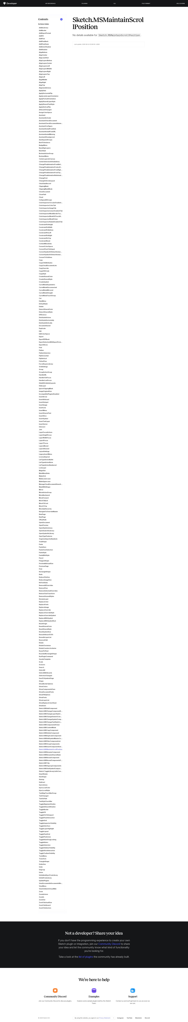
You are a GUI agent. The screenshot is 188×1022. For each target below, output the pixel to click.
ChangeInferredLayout (47, 181)
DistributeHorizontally (46, 320)
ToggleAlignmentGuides (47, 804)
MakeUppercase (44, 481)
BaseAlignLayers (45, 148)
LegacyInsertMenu (45, 454)
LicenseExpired (44, 457)
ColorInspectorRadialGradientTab (50, 222)
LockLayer (42, 468)
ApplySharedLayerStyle (47, 101)
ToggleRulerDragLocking (47, 839)
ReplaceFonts (43, 604)
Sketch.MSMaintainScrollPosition (50, 749)
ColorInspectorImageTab (47, 208)
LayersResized (44, 448)
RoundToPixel (43, 651)
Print (40, 569)
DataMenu (42, 301)
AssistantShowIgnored (47, 137)
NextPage (42, 517)
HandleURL (43, 375)
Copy (41, 260)
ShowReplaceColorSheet (47, 703)
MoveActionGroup (45, 492)
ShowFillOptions (44, 695)
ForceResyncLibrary (46, 364)
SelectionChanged (45, 675)
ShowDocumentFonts (46, 692)
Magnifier (42, 470)
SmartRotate (43, 774)
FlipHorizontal (44, 356)
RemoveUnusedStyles (46, 596)
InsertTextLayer (44, 421)
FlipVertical (43, 358)
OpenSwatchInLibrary (46, 531)
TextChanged (43, 796)
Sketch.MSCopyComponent (48, 730)
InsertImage (43, 405)
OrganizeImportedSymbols (48, 539)
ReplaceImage (44, 607)
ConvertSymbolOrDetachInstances (51, 252)
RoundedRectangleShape (48, 654)
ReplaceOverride (45, 610)
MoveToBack (43, 500)
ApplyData (42, 90)
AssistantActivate (45, 118)
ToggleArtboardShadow (47, 807)
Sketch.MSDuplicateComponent (50, 736)
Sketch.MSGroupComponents (49, 744)
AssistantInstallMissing (47, 134)
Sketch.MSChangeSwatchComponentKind (53, 716)
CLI (115, 3)
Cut (40, 298)
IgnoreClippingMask (46, 388)
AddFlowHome (44, 44)
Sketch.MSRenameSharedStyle (50, 755)
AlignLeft (42, 77)
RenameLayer (43, 599)
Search (41, 667)
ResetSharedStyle (45, 629)
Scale (41, 662)
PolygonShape (44, 561)
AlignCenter (43, 55)
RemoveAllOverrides (46, 585)
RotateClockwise (45, 645)
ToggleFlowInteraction (47, 818)
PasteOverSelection (46, 550)
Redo (40, 574)
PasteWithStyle (44, 555)
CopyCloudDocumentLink (48, 265)
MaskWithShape (44, 487)
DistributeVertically (45, 323)
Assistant (42, 115)
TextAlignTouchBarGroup (47, 793)
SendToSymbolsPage (46, 678)
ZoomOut (42, 900)
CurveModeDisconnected (48, 287)
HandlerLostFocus (45, 380)
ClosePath (42, 194)
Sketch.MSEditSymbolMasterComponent (53, 738)
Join (40, 429)
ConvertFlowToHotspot (47, 249)
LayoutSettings (44, 451)
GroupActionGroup (45, 372)
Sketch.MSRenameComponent (49, 752)
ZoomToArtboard (45, 905)
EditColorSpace (44, 334)
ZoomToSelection (45, 908)
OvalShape (43, 541)
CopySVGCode (44, 271)
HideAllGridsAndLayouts (47, 383)
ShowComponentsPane (47, 689)
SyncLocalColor (44, 787)
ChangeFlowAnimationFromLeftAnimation (53, 167)
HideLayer (42, 386)
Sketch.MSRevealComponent (49, 757)
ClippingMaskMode (45, 189)
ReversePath (43, 640)
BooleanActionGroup (46, 153)
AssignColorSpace (45, 112)
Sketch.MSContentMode (47, 727)
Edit (40, 331)
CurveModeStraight (46, 293)
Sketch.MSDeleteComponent (49, 733)
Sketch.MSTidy (44, 763)
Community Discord (109, 943)
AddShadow (43, 49)
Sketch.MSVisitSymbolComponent (51, 768)
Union (41, 872)
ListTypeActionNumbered (47, 465)
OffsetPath (42, 520)
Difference (42, 315)
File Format (146, 3)
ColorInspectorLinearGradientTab (51, 211)
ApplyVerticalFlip (45, 107)
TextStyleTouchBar (45, 801)
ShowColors (43, 686)
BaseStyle (42, 151)
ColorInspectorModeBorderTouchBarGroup (54, 213)
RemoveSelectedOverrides (48, 591)
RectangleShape (45, 572)
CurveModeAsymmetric (47, 284)
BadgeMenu (43, 145)
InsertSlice (43, 416)
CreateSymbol (44, 282)
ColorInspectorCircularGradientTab (51, 202)
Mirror (41, 489)
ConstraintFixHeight (46, 224)
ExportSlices (43, 345)
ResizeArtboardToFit (46, 634)
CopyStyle (42, 274)
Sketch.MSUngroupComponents (50, 766)
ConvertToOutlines (45, 257)
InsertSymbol (43, 418)
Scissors (42, 664)
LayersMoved (43, 446)
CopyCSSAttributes (45, 263)
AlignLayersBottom (45, 60)
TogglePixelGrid (44, 834)
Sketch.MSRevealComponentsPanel (51, 760)
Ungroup (42, 869)
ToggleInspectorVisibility (47, 823)
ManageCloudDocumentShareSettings (52, 484)
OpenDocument (44, 522)
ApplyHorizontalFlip (45, 93)
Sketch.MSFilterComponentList (50, 741)
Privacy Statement (104, 1018)
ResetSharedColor (45, 626)
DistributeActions (45, 317)
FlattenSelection (44, 353)
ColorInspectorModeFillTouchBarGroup (52, 216)
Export (41, 336)
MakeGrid (42, 476)
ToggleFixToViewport (46, 815)
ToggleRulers (43, 842)
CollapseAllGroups (45, 200)
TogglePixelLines (45, 837)
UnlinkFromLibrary (45, 878)
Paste (41, 544)
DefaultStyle (43, 304)
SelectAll (42, 670)
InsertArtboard (44, 399)
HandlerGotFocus (45, 377)
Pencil (41, 558)
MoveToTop (43, 506)
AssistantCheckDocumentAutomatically (52, 123)
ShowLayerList (44, 700)
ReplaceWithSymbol (46, 618)
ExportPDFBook (44, 339)
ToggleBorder (43, 809)
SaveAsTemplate (45, 659)
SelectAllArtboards (45, 673)
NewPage (42, 514)
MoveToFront (43, 503)
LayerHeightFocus (45, 435)
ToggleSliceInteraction (47, 850)
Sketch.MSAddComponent (48, 708)
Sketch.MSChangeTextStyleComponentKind (54, 722)
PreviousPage (44, 566)
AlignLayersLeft (44, 66)
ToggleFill (42, 812)
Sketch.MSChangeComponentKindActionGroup (55, 711)
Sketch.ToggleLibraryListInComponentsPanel (54, 771)
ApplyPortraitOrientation (47, 99)
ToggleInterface (44, 826)
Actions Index (43, 24)
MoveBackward (44, 495)
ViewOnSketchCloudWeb (47, 889)
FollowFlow (43, 361)
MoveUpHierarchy (45, 509)
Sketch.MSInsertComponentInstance (52, 746)
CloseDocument (44, 192)
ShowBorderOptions (46, 684)
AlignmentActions (45, 88)
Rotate (41, 643)
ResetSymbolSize (45, 632)
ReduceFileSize (44, 577)
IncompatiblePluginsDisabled (49, 394)
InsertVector (43, 424)
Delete (41, 306)
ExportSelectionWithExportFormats (51, 342)
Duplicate (42, 328)
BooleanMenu (44, 156)
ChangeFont (43, 178)
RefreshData (43, 582)
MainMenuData (44, 473)
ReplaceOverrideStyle (46, 613)
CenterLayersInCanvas (47, 159)
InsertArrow (43, 397)
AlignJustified (44, 58)
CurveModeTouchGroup (47, 295)
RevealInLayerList (45, 637)
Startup (41, 779)
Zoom (41, 891)
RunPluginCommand (46, 656)
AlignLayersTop (44, 74)
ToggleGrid (43, 820)
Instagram (120, 1018)
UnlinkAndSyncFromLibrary (48, 875)
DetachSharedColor (46, 309)
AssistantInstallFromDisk (47, 129)
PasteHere (42, 547)
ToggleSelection (44, 845)
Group (41, 369)
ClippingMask (43, 186)
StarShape (42, 777)
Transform (42, 859)
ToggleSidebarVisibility (47, 848)
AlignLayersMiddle (45, 69)
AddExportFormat (45, 33)
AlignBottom (43, 52)
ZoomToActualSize (45, 902)
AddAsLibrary (43, 28)
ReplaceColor (43, 602)
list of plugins (86, 956)
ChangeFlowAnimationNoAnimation (51, 175)
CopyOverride (44, 268)
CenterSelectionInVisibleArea (49, 161)
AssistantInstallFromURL (47, 131)
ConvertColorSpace (46, 246)
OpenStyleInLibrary (45, 528)
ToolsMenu (43, 856)
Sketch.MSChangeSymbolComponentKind (53, 719)
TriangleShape (44, 861)
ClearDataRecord (45, 183)
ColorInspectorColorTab (47, 205)
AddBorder (42, 30)
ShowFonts (43, 697)
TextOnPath (43, 798)
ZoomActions (43, 894)
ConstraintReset (44, 241)
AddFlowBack (43, 41)
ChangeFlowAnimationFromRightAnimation (53, 170)
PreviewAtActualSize (46, 563)
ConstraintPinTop (45, 238)
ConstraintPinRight (45, 235)
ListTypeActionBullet (46, 459)
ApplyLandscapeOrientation (48, 96)
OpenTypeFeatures (45, 536)
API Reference (50, 3)
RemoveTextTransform (47, 593)
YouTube (129, 1018)
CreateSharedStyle (45, 279)
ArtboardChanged (45, 110)
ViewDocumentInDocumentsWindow (51, 883)
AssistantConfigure (45, 126)
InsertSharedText (45, 413)
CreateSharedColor (46, 276)
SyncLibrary (43, 785)
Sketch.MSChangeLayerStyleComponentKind (55, 714)
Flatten (41, 350)
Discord (147, 1018)
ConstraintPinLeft (45, 233)
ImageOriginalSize (45, 391)
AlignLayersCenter (45, 63)
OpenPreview (43, 525)
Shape (41, 681)
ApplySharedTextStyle (46, 104)
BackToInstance (44, 142)
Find (40, 347)
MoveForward (44, 498)
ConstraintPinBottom (46, 230)
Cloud (41, 197)
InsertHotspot (43, 402)
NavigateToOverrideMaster (48, 511)
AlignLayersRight (45, 71)
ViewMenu (42, 886)
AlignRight (42, 82)
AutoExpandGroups (45, 140)
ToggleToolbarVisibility (47, 853)
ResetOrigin (43, 623)
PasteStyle (42, 552)
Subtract (42, 782)
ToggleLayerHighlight (46, 828)
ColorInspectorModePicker (48, 219)
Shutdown (42, 705)
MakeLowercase (45, 479)
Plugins (84, 3)
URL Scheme (180, 3)
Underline (42, 864)
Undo (41, 867)
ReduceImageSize (45, 580)
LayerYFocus (43, 443)
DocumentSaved (44, 325)
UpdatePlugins (44, 880)
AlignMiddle (43, 79)
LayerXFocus (43, 440)
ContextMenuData (45, 243)
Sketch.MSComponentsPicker (49, 725)
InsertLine (42, 407)
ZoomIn (41, 897)
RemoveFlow (43, 588)
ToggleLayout (43, 831)
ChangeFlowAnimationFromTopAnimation (53, 172)
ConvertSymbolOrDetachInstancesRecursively (55, 254)
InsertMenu (43, 410)
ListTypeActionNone (46, 462)
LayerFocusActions (45, 432)
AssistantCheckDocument (48, 120)
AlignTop (42, 85)
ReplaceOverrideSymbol (47, 615)
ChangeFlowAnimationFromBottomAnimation (54, 164)
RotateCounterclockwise (47, 648)
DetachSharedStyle (46, 312)
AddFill (41, 36)
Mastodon (138, 1018)
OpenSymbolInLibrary (46, 533)
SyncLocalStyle (44, 790)
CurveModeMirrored (46, 290)
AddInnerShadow (45, 47)
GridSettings (43, 366)
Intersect (42, 427)
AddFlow (42, 38)
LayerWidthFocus (45, 438)
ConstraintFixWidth (45, 227)
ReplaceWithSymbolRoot (47, 621)
